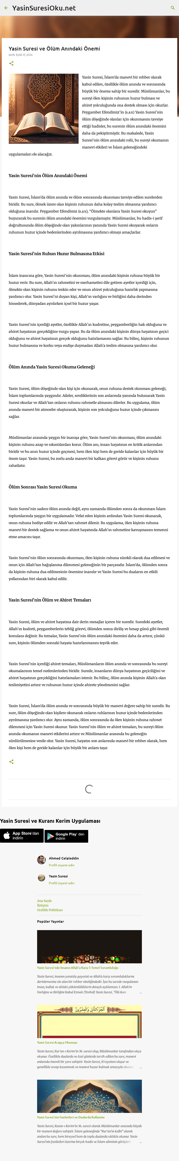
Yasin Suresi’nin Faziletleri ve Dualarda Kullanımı (71, 1117)
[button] (11, 64)
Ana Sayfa (44, 901)
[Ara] (173, 8)
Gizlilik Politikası (50, 910)
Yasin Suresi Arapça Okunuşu (57, 1042)
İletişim (42, 905)
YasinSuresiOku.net (44, 7)
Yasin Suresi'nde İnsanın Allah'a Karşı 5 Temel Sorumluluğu (77, 968)
